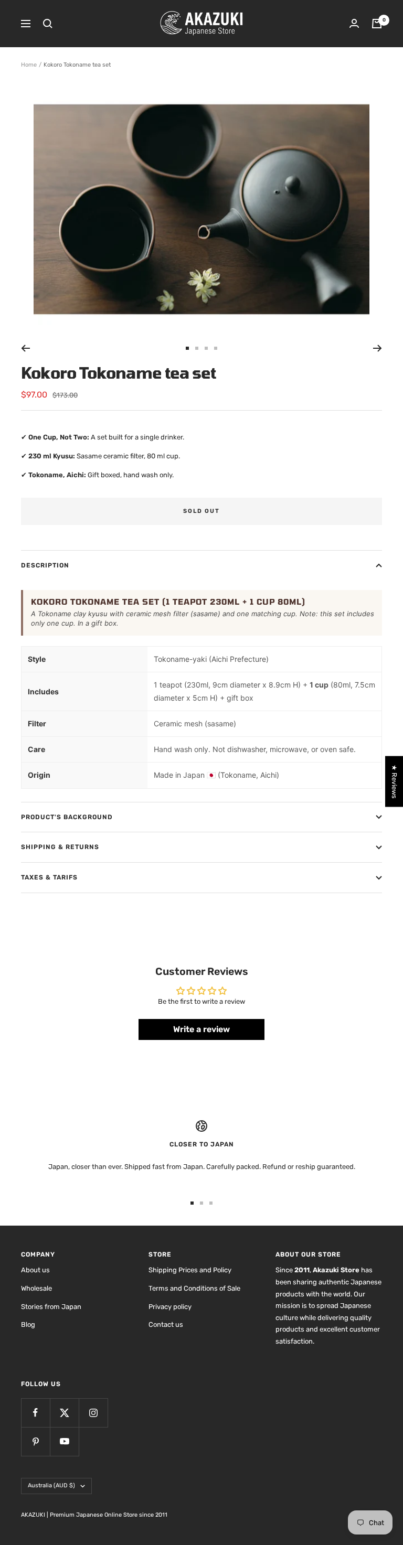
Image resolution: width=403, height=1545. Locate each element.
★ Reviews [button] (394, 782)
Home (29, 64)
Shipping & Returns (60, 847)
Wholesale (36, 1288)
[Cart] (377, 23)
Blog (28, 1324)
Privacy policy (170, 1307)
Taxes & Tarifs (49, 877)
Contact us (166, 1324)
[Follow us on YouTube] (64, 1441)
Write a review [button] (201, 1029)
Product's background (67, 817)
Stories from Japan (51, 1307)
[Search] (47, 23)
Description (45, 565)
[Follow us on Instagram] (93, 1412)
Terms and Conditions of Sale (194, 1288)
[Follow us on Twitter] (64, 1412)
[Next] (377, 348)
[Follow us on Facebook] (35, 1412)
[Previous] (25, 348)
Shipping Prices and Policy (190, 1270)
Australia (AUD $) (51, 1485)
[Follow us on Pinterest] (35, 1441)
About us (35, 1270)
